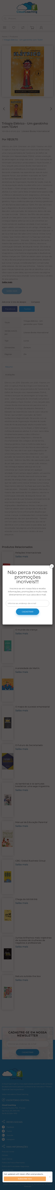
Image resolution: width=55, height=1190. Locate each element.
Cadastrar (27, 612)
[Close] (52, 566)
